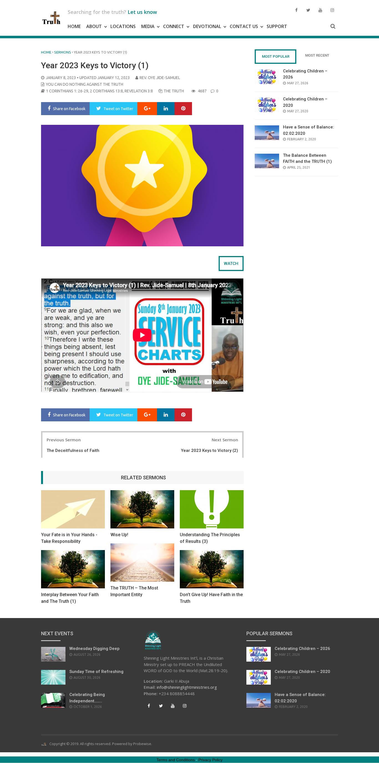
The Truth (174, 91)
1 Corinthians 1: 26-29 (67, 91)
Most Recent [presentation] (317, 55)
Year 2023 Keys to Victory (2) (209, 450)
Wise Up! (119, 534)
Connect (173, 26)
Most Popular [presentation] (275, 56)
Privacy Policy (210, 760)
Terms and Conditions (175, 760)
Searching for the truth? (112, 12)
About (94, 26)
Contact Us (244, 26)
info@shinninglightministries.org (187, 687)
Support (277, 26)
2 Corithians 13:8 (106, 91)
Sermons (62, 52)
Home (74, 26)
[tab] (231, 263)
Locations (123, 26)
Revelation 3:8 (139, 91)
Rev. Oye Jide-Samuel (160, 77)
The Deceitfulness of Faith (73, 450)
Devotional (207, 26)
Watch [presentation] (231, 263)
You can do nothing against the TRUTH (84, 84)
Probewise (142, 743)
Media (148, 26)
